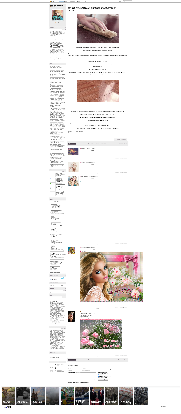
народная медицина (54, 124)
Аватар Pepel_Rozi (57, 15)
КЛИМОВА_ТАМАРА (57, 312)
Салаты (52, 217)
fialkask (59, 304)
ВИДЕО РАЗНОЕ (53, 264)
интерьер (59, 100)
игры (55, 100)
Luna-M (58, 306)
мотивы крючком (53, 123)
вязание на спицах (59, 78)
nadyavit (54, 336)
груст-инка (52, 347)
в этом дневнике (54, 279)
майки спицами (56, 116)
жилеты (58, 95)
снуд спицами (62, 150)
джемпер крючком (59, 86)
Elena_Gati (52, 330)
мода (58, 119)
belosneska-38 (56, 303)
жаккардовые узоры (53, 95)
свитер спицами (58, 146)
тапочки (51, 154)
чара (51, 349)
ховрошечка (56, 323)
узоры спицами (58, 160)
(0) (64, 32)
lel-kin (56, 305)
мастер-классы (53, 119)
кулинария (53, 111)
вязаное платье (58, 84)
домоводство (59, 91)
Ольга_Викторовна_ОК (54, 344)
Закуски (52, 216)
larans (53, 305)
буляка (55, 310)
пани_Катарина (56, 317)
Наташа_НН (59, 343)
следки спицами (53, 150)
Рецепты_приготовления (55, 320)
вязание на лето (54, 77)
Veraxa (61, 333)
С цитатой (121, 158)
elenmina (55, 334)
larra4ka (51, 335)
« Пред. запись (90, 143)
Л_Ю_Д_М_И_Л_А (60, 314)
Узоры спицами (54, 208)
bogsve (60, 303)
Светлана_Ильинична (54, 321)
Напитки (52, 228)
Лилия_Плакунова (53, 341)
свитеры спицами (58, 147)
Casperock (52, 304)
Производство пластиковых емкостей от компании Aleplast (56, 32)
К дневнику (97, 143)
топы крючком (60, 155)
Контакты (163, 408)
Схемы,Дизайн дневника (55, 272)
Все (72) (64, 171)
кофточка (52, 108)
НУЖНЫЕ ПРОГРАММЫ (55, 266)
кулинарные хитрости (58, 112)
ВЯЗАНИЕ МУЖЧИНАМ (55, 210)
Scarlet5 (59, 307)
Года (63, 310)
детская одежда (53, 85)
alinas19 (51, 303)
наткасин (52, 348)
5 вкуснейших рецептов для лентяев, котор (59, 179)
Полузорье (52, 318)
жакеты (52, 94)
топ (61, 154)
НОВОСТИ (52, 256)
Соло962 (61, 346)
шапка (56, 162)
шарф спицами (60, 165)
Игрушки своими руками (55, 242)
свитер (52, 146)
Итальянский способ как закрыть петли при (60, 174)
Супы (52, 229)
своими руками (54, 149)
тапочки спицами (57, 154)
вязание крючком (55, 74)
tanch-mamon (60, 308)
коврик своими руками (61, 106)
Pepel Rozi (50, 6)
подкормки (57, 131)
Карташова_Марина (54, 340)
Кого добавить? (60, 302)
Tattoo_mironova (53, 333)
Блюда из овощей (54, 218)
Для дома (52, 237)
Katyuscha (61, 330)
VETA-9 (82, 311)
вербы (64, 346)
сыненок (60, 322)
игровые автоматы (55, 98)
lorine (58, 305)
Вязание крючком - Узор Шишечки (60, 193)
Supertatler (52, 308)
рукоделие (53, 144)
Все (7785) (63, 328)
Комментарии (60, 5)
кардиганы (53, 105)
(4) (62, 176)
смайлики (79, 372)
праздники (60, 136)
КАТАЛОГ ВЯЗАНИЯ (54, 201)
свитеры (52, 147)
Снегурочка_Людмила (54, 322)
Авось (79, 1)
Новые (125, 143)
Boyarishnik (58, 299)
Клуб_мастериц (53, 314)
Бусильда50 (59, 310)
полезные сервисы (61, 133)
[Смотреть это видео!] (53, 175)
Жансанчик (62, 311)
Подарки (52, 243)
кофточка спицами (60, 108)
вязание (52, 71)
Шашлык (52, 230)
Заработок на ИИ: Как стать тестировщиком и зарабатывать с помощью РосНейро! (57, 43)
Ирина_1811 (61, 339)
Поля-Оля (57, 318)
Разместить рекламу (163, 409)
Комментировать (72, 143)
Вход (66, 1)
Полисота (62, 317)
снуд (58, 150)
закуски (56, 96)
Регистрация (61, 1)
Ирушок (51, 312)
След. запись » (103, 143)
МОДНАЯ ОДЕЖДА (54, 261)
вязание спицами (55, 81)
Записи (51, 5)
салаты (56, 145)
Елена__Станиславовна (55, 311)
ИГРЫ (51, 253)
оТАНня (51, 317)
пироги (55, 128)
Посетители (59, 370)
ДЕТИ (51, 267)
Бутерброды (53, 231)
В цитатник (125, 158)
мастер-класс (61, 116)
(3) (62, 186)
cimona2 (56, 304)
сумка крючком (61, 151)
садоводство (52, 145)
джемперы (53, 89)
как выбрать (56, 102)
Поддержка (119, 1)
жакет (54, 92)
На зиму (52, 224)
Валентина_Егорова (54, 338)
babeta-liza (83, 162)
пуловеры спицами (56, 141)
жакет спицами (60, 92)
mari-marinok (60, 335)
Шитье (52, 236)
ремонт (51, 142)
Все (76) (64, 29)
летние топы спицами (54, 115)
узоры (56, 158)
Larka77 (59, 331)
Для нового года (54, 240)
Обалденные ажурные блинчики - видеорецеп (60, 184)
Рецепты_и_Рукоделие (54, 319)
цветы (55, 161)
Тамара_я (52, 323)
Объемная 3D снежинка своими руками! (60, 188)
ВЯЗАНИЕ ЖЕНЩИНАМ (55, 202)
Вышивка (52, 241)
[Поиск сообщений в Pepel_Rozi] (62, 278)
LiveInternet (52, 1)
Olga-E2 (56, 307)
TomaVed (58, 333)
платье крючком (54, 129)
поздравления (60, 132)
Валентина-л (83, 148)
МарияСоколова (53, 343)
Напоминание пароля (86, 370)
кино (56, 106)
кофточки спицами (53, 109)
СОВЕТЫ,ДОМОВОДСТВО (55, 249)
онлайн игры (54, 126)
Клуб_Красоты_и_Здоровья (55, 313)
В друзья (58, 22)
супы (50, 153)
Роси (60, 344)
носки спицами (57, 125)
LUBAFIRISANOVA (53, 306)
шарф (55, 165)
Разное (52, 214)
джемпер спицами (55, 88)
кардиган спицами (55, 103)
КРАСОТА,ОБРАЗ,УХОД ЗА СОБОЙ (57, 251)
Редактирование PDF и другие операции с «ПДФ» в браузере (56, 37)
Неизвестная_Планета (54, 357)
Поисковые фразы (60, 371)
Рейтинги (73, 1)
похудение (55, 136)
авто (55, 66)
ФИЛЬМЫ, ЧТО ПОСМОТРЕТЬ (56, 257)
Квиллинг (52, 246)
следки (61, 149)
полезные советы (55, 135)
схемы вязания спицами (57, 153)
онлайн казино (61, 126)
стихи (51, 151)
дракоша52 (52, 300)
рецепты (56, 142)
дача (62, 84)
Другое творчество (54, 239)
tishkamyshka (58, 336)
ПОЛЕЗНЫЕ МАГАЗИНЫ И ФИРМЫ (57, 259)
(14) (63, 191)
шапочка (57, 164)
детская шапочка (60, 85)
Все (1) (64, 290)
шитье (51, 166)
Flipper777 (63, 304)
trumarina (63, 336)
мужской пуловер (59, 123)
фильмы (52, 161)
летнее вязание (53, 113)
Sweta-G (56, 308)
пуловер (56, 137)
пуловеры (59, 139)
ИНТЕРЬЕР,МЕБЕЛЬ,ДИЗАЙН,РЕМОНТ (58, 254)
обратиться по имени (91, 148)
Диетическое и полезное (56, 222)
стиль (51, 292)
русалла (62, 320)
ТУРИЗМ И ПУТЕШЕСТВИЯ (55, 263)
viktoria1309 (52, 309)
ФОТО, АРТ (52, 269)
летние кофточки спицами (59, 114)
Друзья (55, 5)
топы (56, 155)
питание (58, 128)
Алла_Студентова (84, 176)
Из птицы (52, 219)
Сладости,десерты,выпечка (56, 213)
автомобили (58, 66)
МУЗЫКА (52, 270)
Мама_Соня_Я (53, 316)
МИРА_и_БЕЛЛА (59, 316)
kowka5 (58, 334)
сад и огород (58, 144)
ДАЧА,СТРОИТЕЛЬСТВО (55, 262)
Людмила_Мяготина (61, 315)
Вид (121, 1)
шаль (58, 161)
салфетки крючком (61, 145)
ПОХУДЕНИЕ (52, 268)
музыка (63, 123)
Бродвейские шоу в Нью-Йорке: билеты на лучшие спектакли (56, 50)
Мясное (52, 220)
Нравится (118, 139)
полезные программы (54, 133)
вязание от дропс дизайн (55, 79)
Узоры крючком (54, 211)
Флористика (53, 248)
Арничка (56, 309)
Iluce (51, 305)
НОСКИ (52, 66)
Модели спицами (54, 204)
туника (56, 157)
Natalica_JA (52, 307)
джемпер (53, 86)
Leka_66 (51, 332)
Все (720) (64, 296)
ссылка (92, 150)
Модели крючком (54, 206)
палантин (52, 128)
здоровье (60, 96)
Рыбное (52, 223)
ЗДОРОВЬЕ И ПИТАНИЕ (55, 234)
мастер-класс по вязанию (57, 117)
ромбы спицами (62, 142)
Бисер (52, 247)
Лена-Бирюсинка (53, 315)
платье (62, 128)
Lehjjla (62, 331)
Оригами (52, 245)
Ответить (117, 158)
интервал (61, 347)
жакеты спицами (59, 94)
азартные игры (54, 67)
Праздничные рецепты (55, 225)
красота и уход (61, 109)
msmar (51, 336)
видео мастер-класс (59, 70)
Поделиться (124, 139)
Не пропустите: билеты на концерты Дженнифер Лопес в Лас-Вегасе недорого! (57, 55)
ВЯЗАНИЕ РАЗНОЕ (54, 205)
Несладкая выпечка (54, 226)
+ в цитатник (82, 12)
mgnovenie (63, 306)
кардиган (62, 102)
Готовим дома (53, 212)
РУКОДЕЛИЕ (52, 235)
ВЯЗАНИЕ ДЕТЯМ (54, 207)
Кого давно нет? (53, 302)
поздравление (53, 132)
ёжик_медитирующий (54, 337)
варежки (55, 68)
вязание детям (58, 73)
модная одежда (57, 120)
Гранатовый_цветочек (54, 339)
